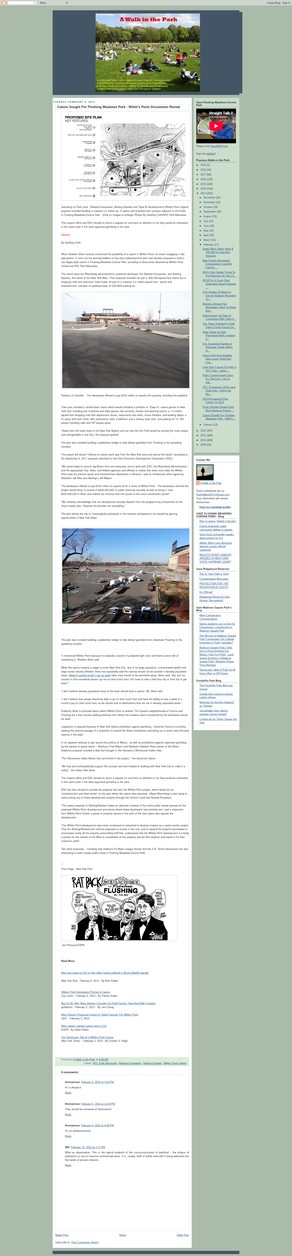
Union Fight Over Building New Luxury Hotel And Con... (217, 359)
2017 (203, 174)
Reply (68, 1092)
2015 (203, 184)
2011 (203, 435)
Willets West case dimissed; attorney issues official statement (215, 546)
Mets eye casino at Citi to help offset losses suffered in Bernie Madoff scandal (105, 973)
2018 (203, 169)
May (206, 230)
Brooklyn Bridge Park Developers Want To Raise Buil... (219, 307)
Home (122, 1235)
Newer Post (62, 1235)
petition (211, 153)
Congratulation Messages (214, 579)
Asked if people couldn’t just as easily (90, 675)
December (209, 197)
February (208, 244)
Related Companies (130, 1063)
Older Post (183, 1235)
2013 (203, 193)
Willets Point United (174, 1063)
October (208, 207)
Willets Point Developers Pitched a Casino (86, 992)
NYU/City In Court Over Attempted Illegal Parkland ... (219, 284)
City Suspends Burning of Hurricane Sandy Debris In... (218, 347)
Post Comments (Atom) (85, 1242)
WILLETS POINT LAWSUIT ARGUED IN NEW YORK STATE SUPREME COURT (215, 558)
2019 (203, 165)
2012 (203, 430)
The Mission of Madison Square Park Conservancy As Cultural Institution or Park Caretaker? (217, 639)
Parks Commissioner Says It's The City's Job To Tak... (218, 379)
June (206, 226)
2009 (203, 444)
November (209, 202)
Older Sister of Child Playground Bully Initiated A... (219, 336)
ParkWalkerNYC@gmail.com (212, 494)
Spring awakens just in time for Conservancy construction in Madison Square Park (217, 627)
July (206, 221)
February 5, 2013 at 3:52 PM (97, 1082)
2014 (203, 188)
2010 (203, 440)
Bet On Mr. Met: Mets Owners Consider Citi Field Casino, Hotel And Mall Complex (108, 1003)
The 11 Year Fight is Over (214, 574)
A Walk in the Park (211, 483)
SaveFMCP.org (219, 146)
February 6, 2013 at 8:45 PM (97, 1125)
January (208, 424)
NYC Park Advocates (105, 1063)
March (207, 240)
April (206, 235)
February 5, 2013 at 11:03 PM (98, 1104)
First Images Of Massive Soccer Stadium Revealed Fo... (219, 295)
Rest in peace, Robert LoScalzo (217, 521)
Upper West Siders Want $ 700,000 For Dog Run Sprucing (218, 252)
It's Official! (206, 592)
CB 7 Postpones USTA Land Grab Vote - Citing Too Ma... (219, 391)
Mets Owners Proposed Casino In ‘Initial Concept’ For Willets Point (99, 1014)
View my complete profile (215, 507)
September (210, 211)
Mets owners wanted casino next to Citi (83, 1026)
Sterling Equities (152, 1063)
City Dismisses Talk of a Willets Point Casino (87, 1037)
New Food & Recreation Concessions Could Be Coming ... (217, 264)
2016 (203, 179)
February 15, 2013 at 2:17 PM (88, 1147)
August (207, 216)
